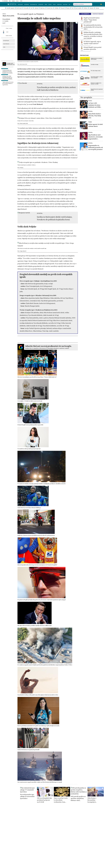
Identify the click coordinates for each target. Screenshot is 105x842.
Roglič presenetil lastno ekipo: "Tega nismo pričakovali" (92, 20)
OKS (4, 47)
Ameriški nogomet (10, 8)
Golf (32, 8)
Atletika (65, 4)
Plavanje (62, 8)
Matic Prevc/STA (8, 16)
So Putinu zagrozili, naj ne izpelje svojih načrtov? (92, 42)
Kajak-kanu (42, 8)
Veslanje (97, 8)
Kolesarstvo (33, 4)
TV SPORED (5, 0)
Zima (46, 4)
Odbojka (56, 8)
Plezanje (68, 8)
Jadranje (36, 8)
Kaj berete (85, 14)
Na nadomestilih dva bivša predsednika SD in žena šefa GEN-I (93, 27)
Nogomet (20, 4)
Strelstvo (85, 8)
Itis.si (17, 0)
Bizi (10, 0)
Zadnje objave (98, 14)
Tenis (54, 4)
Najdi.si (13, 0)
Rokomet (40, 4)
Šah (72, 8)
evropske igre (6, 40)
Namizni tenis (50, 8)
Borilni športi (19, 8)
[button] (3, 4)
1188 (21, 0)
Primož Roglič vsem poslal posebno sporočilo (92, 48)
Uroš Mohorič (6, 43)
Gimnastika (26, 8)
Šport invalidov (78, 8)
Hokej (50, 4)
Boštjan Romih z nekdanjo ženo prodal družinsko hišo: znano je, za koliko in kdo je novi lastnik (93, 35)
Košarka (26, 4)
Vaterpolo (91, 8)
